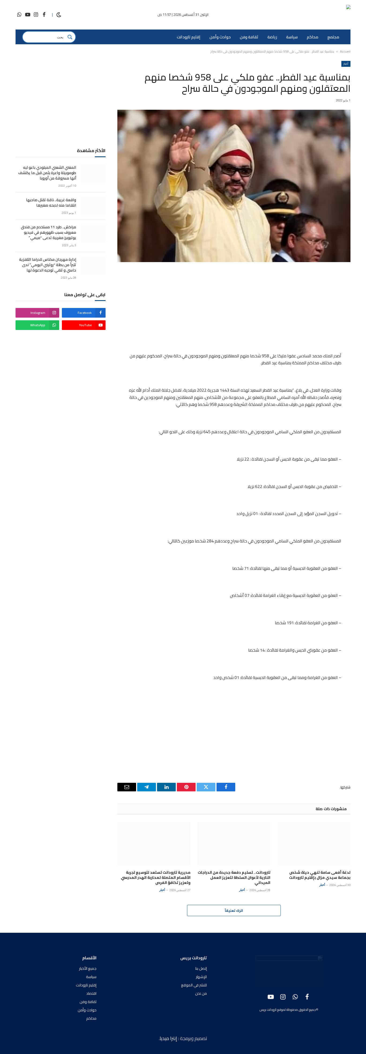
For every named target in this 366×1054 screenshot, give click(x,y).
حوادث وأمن (220, 37)
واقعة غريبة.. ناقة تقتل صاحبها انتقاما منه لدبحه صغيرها (51, 202)
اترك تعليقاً (234, 910)
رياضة (272, 37)
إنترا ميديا (169, 1038)
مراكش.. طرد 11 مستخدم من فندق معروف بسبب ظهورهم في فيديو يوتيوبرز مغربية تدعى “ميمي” (48, 232)
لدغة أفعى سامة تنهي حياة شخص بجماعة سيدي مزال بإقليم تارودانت (319, 875)
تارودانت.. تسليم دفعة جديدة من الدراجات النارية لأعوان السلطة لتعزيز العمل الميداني (234, 877)
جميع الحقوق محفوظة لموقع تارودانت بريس (288, 1010)
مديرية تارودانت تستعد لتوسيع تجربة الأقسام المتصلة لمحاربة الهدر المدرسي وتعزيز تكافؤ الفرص (156, 877)
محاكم (312, 37)
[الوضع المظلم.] (58, 14)
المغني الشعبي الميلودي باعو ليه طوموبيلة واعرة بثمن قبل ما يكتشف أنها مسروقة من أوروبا (47, 173)
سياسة (292, 37)
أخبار (345, 63)
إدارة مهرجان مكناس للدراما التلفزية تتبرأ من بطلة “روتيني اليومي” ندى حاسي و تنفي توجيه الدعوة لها (47, 265)
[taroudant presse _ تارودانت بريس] (318, 15)
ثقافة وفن (249, 37)
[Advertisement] (233, 308)
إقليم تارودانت (188, 37)
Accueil (345, 51)
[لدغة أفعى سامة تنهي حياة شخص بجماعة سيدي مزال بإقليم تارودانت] (313, 843)
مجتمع (333, 37)
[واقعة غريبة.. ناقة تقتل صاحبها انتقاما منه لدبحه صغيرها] (93, 206)
